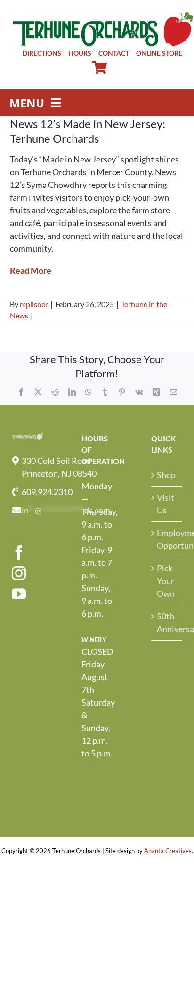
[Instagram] (19, 573)
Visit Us (165, 503)
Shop (166, 475)
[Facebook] (19, 552)
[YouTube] (19, 594)
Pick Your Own (166, 581)
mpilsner (34, 304)
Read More (30, 270)
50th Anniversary (167, 622)
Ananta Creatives (168, 850)
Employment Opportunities (167, 539)
